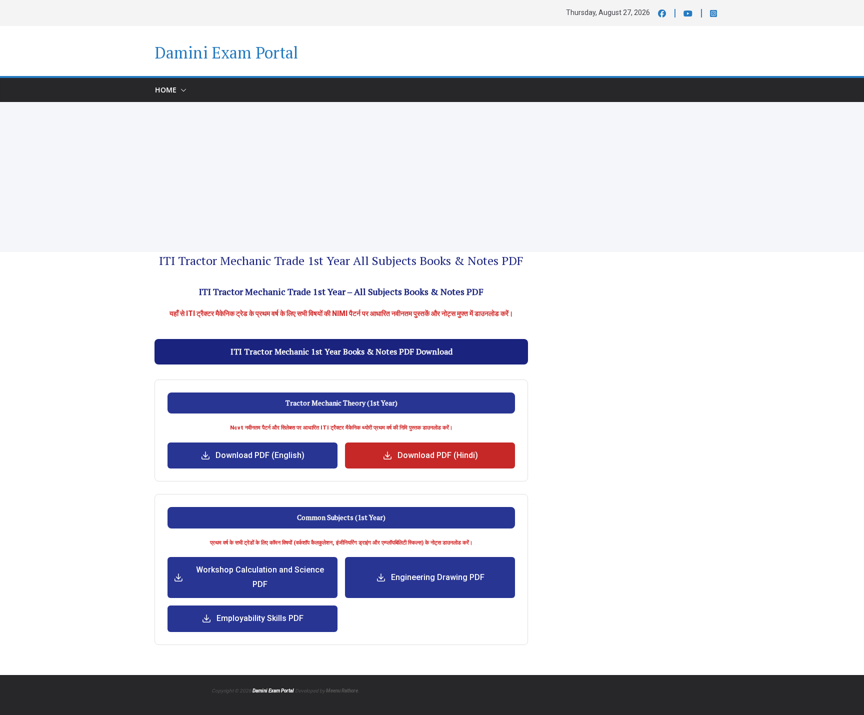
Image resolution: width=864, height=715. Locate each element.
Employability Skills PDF (260, 618)
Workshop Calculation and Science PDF (260, 577)
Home (165, 89)
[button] (181, 90)
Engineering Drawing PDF (437, 577)
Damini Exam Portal (226, 52)
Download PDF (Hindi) (438, 455)
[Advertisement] (432, 177)
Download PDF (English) (260, 455)
